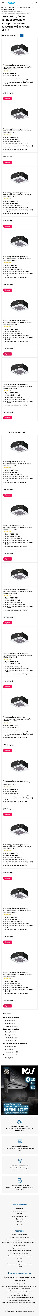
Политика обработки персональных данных (19, 1297)
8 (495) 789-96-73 (20, 1280)
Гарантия (19, 1214)
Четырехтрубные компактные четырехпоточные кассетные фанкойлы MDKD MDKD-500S (17, 719)
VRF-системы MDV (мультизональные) (19, 1256)
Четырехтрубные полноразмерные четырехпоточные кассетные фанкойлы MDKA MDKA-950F (17, 258)
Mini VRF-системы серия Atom (19, 1253)
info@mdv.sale (20, 1284)
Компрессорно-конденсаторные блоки (19, 1264)
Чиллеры (19, 1261)
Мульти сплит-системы (19, 1248)
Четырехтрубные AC (7, 9)
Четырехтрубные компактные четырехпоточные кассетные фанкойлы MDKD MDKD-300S (17, 527)
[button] (36, 2)
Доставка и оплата (19, 1211)
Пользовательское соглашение (19, 1300)
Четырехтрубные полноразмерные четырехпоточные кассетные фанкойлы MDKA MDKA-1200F (17, 322)
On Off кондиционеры (19, 1234)
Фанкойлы (12, 7)
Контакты (19, 1219)
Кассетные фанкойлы (25, 7)
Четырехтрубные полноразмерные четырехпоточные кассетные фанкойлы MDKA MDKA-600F (17, 67)
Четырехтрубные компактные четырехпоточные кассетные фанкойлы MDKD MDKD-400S (17, 463)
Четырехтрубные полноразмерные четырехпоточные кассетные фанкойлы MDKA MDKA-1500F (17, 386)
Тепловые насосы (19, 1245)
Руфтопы (19, 1266)
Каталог (4, 7)
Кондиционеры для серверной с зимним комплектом (19, 1242)
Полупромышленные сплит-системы (19, 1250)
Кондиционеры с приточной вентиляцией (19, 1240)
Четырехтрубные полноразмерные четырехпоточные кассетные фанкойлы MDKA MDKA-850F (17, 195)
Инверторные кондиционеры (19, 1237)
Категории (7, 1014)
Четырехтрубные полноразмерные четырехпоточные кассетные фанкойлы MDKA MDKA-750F (17, 131)
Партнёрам (19, 1222)
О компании (19, 1208)
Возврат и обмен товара (20, 1216)
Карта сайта (19, 1224)
